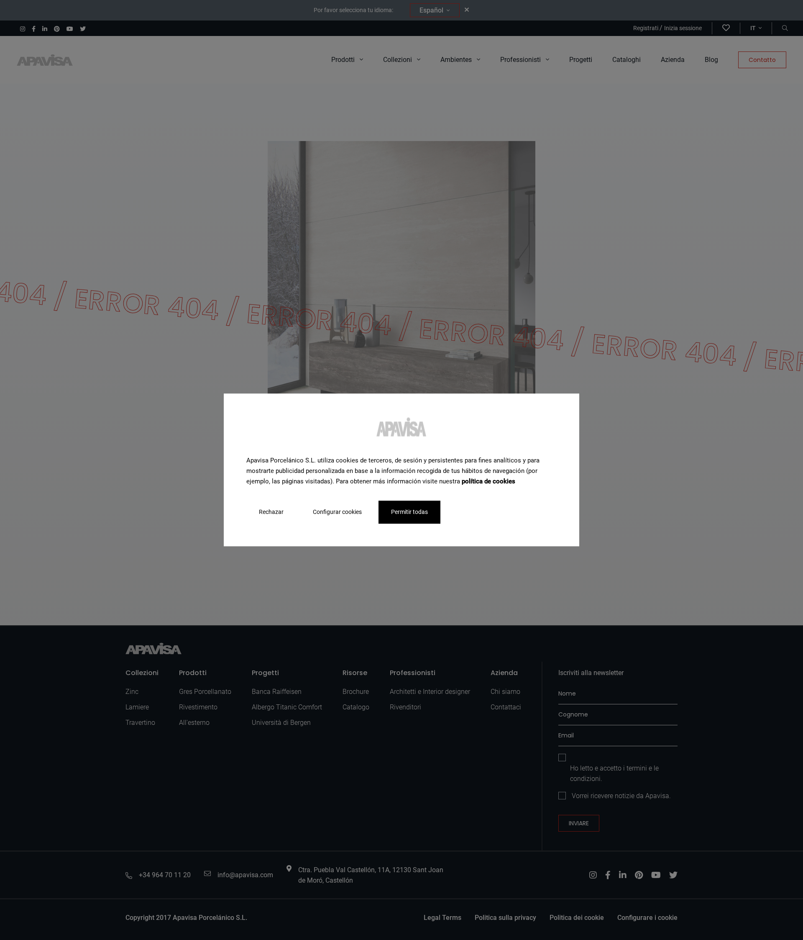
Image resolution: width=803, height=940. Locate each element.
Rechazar (271, 512)
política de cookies (488, 481)
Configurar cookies (337, 512)
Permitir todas (409, 512)
